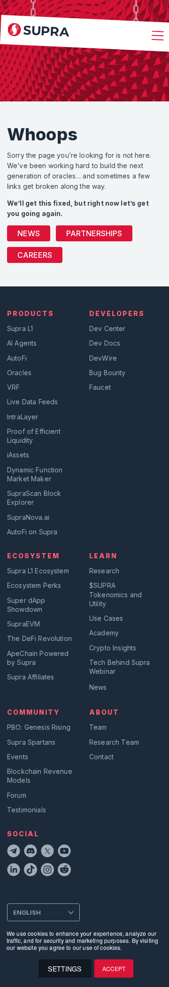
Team (98, 727)
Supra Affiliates (30, 677)
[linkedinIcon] (13, 871)
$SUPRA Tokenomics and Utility (115, 594)
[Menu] (156, 37)
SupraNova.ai (28, 517)
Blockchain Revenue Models (39, 775)
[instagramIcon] (47, 871)
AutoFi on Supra (33, 532)
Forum (16, 795)
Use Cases (106, 618)
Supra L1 (20, 328)
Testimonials (26, 810)
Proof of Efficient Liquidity (34, 435)
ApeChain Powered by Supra (38, 657)
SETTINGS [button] (64, 968)
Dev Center (107, 328)
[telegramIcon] (13, 852)
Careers (34, 255)
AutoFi (17, 358)
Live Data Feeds (32, 402)
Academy (104, 633)
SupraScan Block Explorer (34, 497)
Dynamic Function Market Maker (34, 474)
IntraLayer (22, 417)
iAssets (18, 455)
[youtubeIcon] (64, 852)
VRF (13, 387)
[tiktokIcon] (30, 871)
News (28, 233)
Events (17, 757)
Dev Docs (104, 343)
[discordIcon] (30, 852)
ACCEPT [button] (114, 968)
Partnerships (94, 233)
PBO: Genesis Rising (38, 727)
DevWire (103, 358)
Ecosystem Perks (34, 585)
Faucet (100, 387)
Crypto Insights (112, 648)
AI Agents (22, 343)
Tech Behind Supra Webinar (119, 666)
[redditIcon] (64, 871)
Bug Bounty (107, 373)
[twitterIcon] (47, 852)
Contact (101, 757)
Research (104, 571)
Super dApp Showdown (26, 604)
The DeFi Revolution (39, 638)
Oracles (19, 373)
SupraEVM (23, 624)
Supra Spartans (31, 742)
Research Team (114, 742)
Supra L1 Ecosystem (38, 571)
